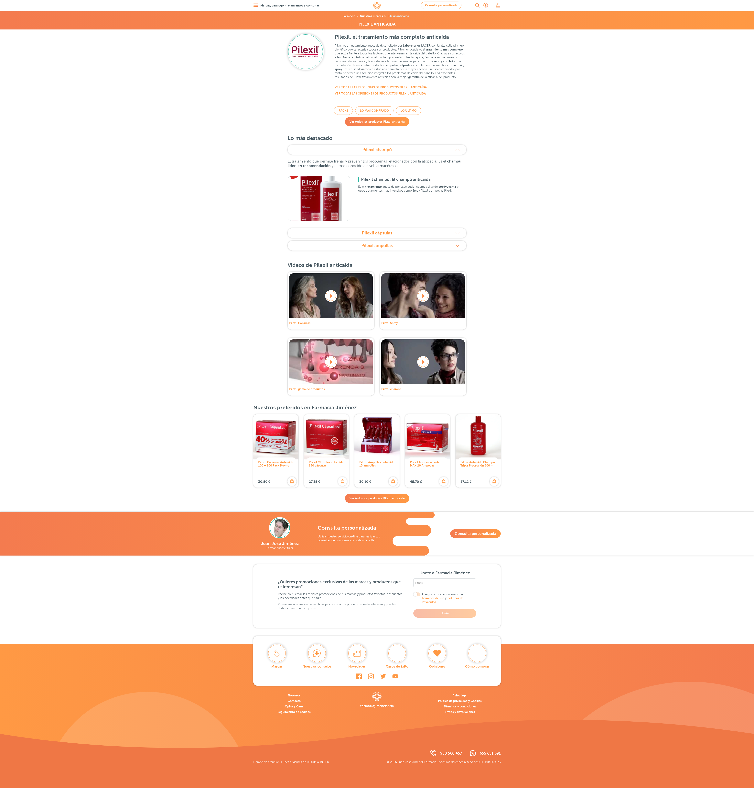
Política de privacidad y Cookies (460, 701)
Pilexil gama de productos (307, 389)
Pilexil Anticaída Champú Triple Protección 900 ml (477, 463)
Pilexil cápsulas (377, 233)
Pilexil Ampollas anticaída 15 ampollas (376, 463)
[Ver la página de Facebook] (359, 676)
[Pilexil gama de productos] (331, 361)
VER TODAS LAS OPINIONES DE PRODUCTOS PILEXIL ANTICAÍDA (380, 93)
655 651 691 (490, 753)
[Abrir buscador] (477, 5)
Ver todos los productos (377, 121)
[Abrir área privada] (485, 5)
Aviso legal (460, 695)
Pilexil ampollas (377, 245)
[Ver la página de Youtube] (395, 676)
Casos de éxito (397, 666)
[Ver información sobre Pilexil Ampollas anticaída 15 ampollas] (377, 436)
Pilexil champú (377, 149)
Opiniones (437, 666)
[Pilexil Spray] (423, 295)
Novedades (357, 666)
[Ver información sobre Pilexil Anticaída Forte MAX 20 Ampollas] (427, 436)
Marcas (277, 666)
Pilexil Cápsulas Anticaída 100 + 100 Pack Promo (275, 463)
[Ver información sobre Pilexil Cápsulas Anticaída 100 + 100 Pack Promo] (275, 436)
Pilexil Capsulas (299, 323)
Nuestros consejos (317, 666)
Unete (445, 613)
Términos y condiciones (460, 706)
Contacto (294, 701)
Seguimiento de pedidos (294, 712)
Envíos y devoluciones (460, 712)
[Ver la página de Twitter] (383, 676)
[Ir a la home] (377, 700)
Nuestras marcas (371, 16)
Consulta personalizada (441, 5)
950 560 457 (451, 753)
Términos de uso (433, 598)
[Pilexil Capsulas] (331, 295)
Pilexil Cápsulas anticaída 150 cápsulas (326, 463)
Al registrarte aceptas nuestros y (442, 598)
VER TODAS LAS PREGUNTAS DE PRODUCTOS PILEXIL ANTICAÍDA (381, 87)
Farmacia (349, 16)
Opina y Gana (294, 706)
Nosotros (294, 695)
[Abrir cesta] (498, 5)
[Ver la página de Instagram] (371, 676)
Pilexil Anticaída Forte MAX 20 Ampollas (425, 463)
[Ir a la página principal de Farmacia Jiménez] (377, 5)
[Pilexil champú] (423, 361)
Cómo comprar (477, 666)
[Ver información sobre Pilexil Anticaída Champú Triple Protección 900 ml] (478, 436)
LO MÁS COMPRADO (374, 110)
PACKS (343, 110)
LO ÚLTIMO (408, 110)
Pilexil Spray (389, 323)
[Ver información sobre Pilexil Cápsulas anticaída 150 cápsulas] (326, 436)
